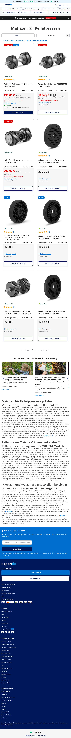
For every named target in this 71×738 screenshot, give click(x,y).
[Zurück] (32, 350)
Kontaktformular (35, 573)
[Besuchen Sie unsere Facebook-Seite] (6, 633)
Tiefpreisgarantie (11, 103)
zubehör (62, 516)
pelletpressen (49, 435)
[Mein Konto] (63, 5)
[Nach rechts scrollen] (68, 18)
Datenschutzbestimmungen (39, 553)
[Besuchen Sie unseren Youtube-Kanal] (2, 633)
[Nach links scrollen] (2, 18)
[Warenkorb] (67, 5)
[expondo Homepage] (3, 41)
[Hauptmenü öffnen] (2, 5)
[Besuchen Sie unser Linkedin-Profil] (9, 633)
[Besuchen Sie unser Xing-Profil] (12, 633)
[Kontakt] (60, 5)
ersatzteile (8, 511)
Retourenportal (35, 579)
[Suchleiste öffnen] (56, 5)
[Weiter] (38, 350)
